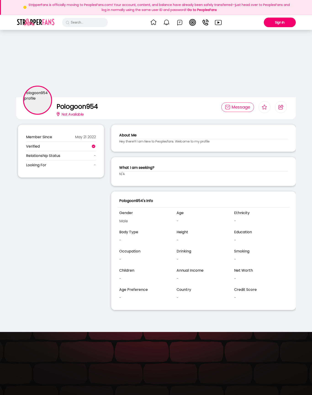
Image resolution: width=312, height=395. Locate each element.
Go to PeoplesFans (202, 10)
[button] (35, 22)
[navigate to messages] (179, 22)
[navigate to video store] (218, 22)
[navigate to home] (153, 22)
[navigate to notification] (166, 22)
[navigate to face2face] (205, 22)
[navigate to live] (192, 22)
